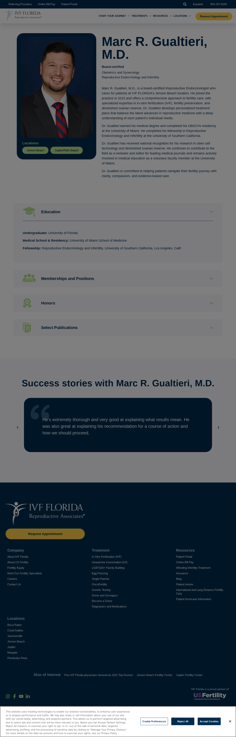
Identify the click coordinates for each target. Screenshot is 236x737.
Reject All (182, 721)
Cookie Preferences (154, 721)
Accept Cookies (209, 721)
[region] (118, 721)
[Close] (230, 721)
